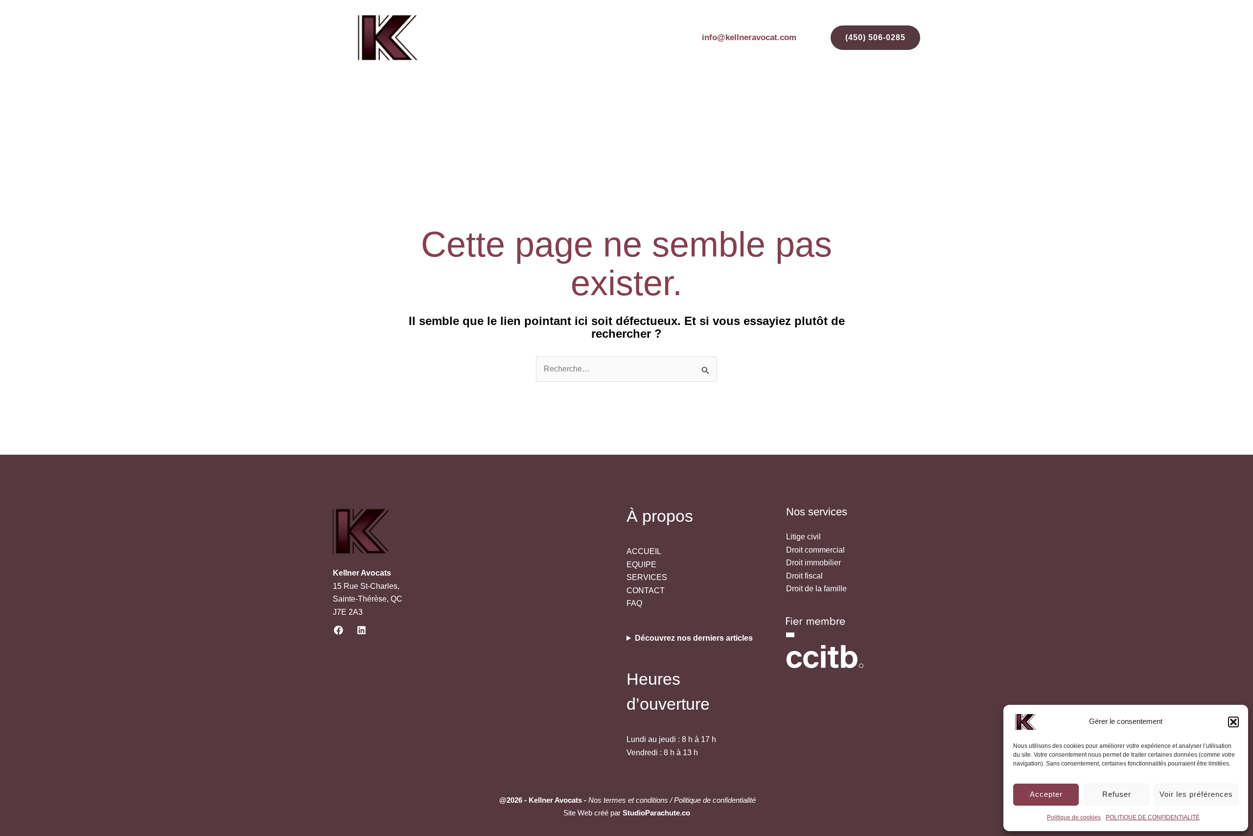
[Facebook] (338, 630)
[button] (1233, 722)
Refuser (1116, 794)
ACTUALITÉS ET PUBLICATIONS (709, 106)
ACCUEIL (513, 106)
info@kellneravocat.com (749, 37)
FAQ (851, 106)
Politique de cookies (1074, 817)
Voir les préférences (1196, 794)
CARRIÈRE (806, 106)
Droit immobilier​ (813, 562)
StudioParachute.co (656, 813)
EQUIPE (562, 106)
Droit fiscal (804, 576)
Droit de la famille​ (816, 588)
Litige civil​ (803, 537)
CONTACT (893, 106)
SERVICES (612, 106)
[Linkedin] (361, 630)
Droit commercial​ (815, 550)
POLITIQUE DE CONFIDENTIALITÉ (1153, 817)
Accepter (1046, 794)
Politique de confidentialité (714, 800)
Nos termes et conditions (628, 800)
